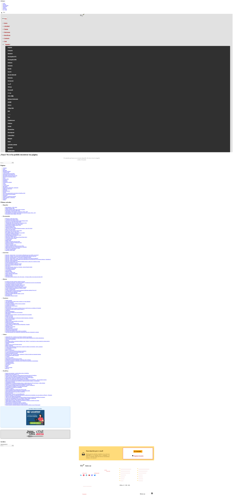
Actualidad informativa (9, 363)
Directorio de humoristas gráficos (9, 176)
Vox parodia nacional (9, 361)
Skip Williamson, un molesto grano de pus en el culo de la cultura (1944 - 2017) (20, 212)
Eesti (9, 141)
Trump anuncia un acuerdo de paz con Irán (13, 358)
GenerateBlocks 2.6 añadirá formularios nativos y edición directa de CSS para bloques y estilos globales (25, 383)
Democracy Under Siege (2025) (11, 218)
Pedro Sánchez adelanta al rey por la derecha (13, 312)
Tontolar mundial (8, 300)
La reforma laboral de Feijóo (10, 347)
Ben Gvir (7, 368)
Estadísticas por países (143, 470)
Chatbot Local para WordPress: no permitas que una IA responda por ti (18, 376)
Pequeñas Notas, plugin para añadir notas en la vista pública (16, 378)
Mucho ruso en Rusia (9, 322)
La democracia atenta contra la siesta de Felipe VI (14, 309)
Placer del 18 (7, 265)
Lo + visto (5, 9)
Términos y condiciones (125, 470)
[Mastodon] (92, 475)
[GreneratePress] (147, 493)
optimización (96, 472)
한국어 (9, 105)
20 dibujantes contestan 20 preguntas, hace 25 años (15, 284)
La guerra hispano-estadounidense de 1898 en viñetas (15, 288)
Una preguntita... (8, 270)
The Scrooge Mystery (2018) (10, 238)
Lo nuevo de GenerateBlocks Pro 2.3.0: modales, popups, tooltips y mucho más (20, 398)
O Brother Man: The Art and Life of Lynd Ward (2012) (16, 222)
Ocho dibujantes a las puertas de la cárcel (13, 291)
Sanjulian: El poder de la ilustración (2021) (13, 242)
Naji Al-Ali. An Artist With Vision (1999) (13, 221)
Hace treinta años (8, 294)
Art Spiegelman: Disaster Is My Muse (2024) (14, 224)
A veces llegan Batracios (10, 269)
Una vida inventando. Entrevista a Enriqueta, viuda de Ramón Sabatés (18, 267)
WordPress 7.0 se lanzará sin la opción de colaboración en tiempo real (18, 384)
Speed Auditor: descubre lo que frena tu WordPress (15, 391)
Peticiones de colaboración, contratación (10, 187)
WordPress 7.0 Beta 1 (9, 388)
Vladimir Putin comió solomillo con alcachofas (14, 321)
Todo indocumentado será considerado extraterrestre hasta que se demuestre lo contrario (22, 332)
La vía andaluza (8, 348)
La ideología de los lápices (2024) (11, 219)
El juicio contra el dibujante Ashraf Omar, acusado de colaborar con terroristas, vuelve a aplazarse (24, 346)
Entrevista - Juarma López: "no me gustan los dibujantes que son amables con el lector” (22, 255)
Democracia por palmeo (10, 319)
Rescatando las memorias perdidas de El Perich (14, 285)
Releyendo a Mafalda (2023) (10, 236)
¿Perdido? (7, 26)
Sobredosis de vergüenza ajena (11, 329)
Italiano (10, 62)
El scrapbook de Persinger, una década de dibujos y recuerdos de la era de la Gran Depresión (23, 282)
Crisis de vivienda (8, 367)
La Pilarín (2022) (8, 239)
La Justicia (7, 356)
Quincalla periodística (9, 302)
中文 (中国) (11, 96)
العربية (9, 84)
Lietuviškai (11, 135)
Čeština (10, 123)
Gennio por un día (8, 274)
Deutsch (10, 53)
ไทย (9, 117)
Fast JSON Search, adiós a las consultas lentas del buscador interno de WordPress (21, 375)
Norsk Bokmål (12, 75)
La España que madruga (10, 304)
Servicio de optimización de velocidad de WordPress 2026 (14, 193)
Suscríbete (138, 451)
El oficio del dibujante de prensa (11, 262)
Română (10, 147)
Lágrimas (7, 340)
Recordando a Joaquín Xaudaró (11, 295)
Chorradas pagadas (9, 327)
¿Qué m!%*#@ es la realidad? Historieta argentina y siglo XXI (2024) (18, 228)
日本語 (9, 102)
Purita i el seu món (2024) (10, 229)
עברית (9, 93)
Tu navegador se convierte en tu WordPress (13, 387)
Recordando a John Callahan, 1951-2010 (13, 213)
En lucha (7, 365)
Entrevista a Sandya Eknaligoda (11, 260)
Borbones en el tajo (9, 315)
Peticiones (7, 32)
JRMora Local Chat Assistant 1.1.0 (12, 374)
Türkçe (10, 87)
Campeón (7, 343)
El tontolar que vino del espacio (11, 305)
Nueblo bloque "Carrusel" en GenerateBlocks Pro (14, 393)
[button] (4, 12)
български (11, 132)
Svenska (10, 65)
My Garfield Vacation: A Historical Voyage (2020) (15, 232)
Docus (4, 177)
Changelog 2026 (6, 172)
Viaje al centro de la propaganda (11, 328)
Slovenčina (11, 129)
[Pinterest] (83, 475)
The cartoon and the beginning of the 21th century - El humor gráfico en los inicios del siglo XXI (23, 276)
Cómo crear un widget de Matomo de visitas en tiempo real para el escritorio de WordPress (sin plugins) (25, 397)
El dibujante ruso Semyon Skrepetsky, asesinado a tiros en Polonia (18, 359)
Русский (10, 90)
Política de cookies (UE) (125, 472)
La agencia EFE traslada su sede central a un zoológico (15, 331)
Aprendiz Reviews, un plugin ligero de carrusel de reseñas (16, 403)
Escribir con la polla (9, 316)
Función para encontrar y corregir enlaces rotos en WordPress (17, 373)
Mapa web (141, 476)
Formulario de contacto (7, 182)
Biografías (5, 8)
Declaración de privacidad (126, 468)
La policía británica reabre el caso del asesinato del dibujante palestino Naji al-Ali (20, 290)
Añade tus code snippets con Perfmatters (13, 396)
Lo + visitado (123, 474)
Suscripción (5, 195)
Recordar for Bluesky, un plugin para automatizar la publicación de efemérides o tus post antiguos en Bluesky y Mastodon (28, 395)
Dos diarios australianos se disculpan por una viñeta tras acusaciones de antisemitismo (21, 360)
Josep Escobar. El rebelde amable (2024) (13, 225)
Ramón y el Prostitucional (10, 289)
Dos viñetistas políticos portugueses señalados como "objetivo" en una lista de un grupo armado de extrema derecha (27, 341)
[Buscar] (13, 162)
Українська (11, 120)
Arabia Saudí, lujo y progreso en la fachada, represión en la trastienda (18, 336)
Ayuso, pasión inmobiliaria (10, 339)
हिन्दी (9, 111)
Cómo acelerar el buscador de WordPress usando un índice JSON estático (19, 377)
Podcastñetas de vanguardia (10, 268)
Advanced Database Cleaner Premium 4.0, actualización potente (17, 390)
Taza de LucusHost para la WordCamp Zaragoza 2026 (15, 389)
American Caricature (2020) (10, 244)
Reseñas (4, 4)
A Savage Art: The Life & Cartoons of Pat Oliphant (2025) (16, 220)
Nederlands (11, 150)
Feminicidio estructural (9, 342)
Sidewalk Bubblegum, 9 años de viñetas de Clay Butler (16, 287)
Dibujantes (5, 6)
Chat (5, 41)
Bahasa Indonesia (13, 99)
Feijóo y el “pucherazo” (9, 349)
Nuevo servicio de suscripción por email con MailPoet (15, 402)
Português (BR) (12, 59)
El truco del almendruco (10, 311)
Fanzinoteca (5, 181)
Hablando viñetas (8, 271)
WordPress (7, 35)
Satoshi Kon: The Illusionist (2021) (12, 233)
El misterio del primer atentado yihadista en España (15, 281)
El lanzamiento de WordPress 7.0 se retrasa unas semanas (16, 386)
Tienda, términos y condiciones (9, 197)
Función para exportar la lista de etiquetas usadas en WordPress (17, 399)
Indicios (6, 366)
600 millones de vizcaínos (10, 326)
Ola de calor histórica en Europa (11, 353)
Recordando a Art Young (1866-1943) (12, 210)
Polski (9, 126)
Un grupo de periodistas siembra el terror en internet (15, 303)
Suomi (9, 72)
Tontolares (5, 198)
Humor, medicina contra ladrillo (11, 273)
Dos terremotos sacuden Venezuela (12, 355)
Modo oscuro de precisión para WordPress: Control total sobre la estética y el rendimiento (22, 380)
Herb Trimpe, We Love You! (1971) (12, 231)
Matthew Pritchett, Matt (9, 208)
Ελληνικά (10, 81)
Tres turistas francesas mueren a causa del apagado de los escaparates (18, 314)
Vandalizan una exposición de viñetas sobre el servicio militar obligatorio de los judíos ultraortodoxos (24, 337)
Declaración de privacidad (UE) (9, 174)
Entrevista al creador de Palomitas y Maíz (13, 264)
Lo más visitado (6, 185)
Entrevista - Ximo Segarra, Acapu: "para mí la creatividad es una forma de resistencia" (21, 258)
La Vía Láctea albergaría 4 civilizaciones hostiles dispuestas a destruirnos (19, 317)
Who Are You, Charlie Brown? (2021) (12, 248)
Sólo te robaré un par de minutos (9, 194)
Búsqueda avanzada (7, 171)
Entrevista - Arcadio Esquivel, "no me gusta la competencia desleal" (18, 257)
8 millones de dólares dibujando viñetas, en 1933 (14, 293)
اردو (9, 114)
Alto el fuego (7, 364)
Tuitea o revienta (8, 320)
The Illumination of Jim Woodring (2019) (13, 234)
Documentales (5, 5)
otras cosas (84, 472)
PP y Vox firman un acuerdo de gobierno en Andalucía (15, 351)
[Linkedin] (81, 475)
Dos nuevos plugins (9, 392)
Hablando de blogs (9, 275)
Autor (4, 3)
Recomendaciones (6, 190)
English (10, 47)
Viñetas (4, 7)
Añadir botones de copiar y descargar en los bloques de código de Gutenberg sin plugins (22, 400)
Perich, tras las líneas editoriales (11, 292)
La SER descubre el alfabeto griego (12, 323)
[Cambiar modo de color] (1, 12)
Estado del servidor (142, 472)
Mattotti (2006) (8, 240)
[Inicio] (116, 15)
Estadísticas (5, 180)
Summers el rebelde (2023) (10, 227)
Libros (4, 183)
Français (10, 50)
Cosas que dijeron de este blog (9, 173)
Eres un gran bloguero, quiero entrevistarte (13, 263)
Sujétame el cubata (8, 325)
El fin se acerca (8, 306)
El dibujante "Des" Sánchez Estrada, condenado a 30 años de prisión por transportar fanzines (23, 354)
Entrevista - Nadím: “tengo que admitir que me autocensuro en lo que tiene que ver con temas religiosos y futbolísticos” (28, 259)
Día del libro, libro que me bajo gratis (10, 175)
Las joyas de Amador (9, 357)
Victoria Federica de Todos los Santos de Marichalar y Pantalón (17, 324)
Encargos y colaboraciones (144, 468)
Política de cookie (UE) (7, 188)
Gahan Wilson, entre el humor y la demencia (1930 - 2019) (16, 211)
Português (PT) (12, 56)
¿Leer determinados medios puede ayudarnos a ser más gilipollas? (17, 301)
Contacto (6, 38)
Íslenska (10, 78)
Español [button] (7, 44)
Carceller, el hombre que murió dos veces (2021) (14, 245)
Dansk (9, 69)
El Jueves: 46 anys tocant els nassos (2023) (13, 230)
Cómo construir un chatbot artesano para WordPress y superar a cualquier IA (20, 385)
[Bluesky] (95, 475)
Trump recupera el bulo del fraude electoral (13, 344)
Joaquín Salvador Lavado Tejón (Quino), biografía (15, 209)
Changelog (141, 480)
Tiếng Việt (11, 108)
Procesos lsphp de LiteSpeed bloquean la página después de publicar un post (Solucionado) (22, 404)
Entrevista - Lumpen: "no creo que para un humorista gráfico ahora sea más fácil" (20, 256)
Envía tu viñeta (6, 178)
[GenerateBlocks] (150, 493)
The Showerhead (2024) (10, 226)
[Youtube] (89, 475)
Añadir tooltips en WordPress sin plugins (13, 401)
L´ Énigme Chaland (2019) (10, 249)
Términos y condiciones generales (9, 196)
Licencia (4, 184)
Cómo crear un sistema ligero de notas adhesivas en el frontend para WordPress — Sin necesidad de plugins (26, 379)
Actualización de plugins (10, 381)
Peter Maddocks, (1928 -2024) (11, 207)
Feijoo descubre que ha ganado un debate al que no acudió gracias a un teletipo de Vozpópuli (23, 308)
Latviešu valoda (12, 144)
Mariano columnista (9, 345)
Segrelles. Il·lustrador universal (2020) (12, 241)
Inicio (5, 23)
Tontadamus (7, 310)
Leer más (108, 471)
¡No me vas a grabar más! (10, 272)
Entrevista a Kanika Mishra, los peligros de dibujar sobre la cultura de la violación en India (22, 261)
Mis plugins (5, 186)
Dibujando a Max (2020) (10, 250)
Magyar (10, 138)
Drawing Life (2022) (9, 243)
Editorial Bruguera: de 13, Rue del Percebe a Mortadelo (16, 247)
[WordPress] (86, 475)
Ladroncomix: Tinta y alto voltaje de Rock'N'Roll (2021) (16, 237)
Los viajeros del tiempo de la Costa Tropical (13, 283)
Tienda (6, 29)
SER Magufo (7, 313)
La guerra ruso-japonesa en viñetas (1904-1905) (14, 352)
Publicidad (5, 189)
